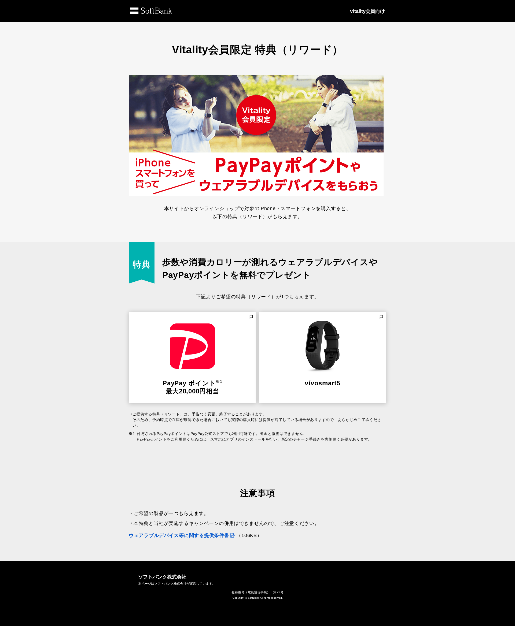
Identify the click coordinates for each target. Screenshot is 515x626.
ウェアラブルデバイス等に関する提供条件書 (179, 535)
